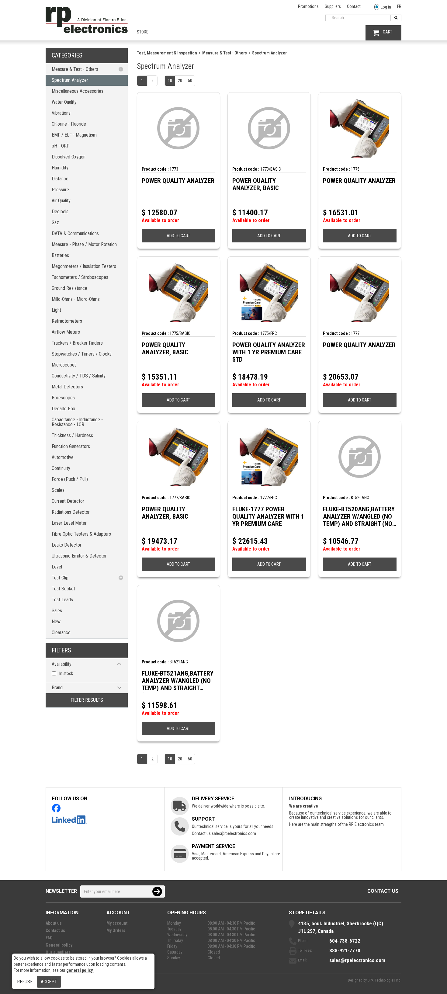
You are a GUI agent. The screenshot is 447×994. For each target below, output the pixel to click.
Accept (49, 982)
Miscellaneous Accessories (77, 91)
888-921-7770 (344, 950)
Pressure (60, 190)
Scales (58, 490)
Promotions (308, 6)
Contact (354, 6)
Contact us (382, 891)
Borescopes (63, 398)
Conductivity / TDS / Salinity (79, 376)
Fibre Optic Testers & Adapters (81, 534)
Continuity (61, 468)
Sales (57, 610)
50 (190, 80)
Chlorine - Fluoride (69, 124)
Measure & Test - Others (75, 69)
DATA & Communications (75, 233)
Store (142, 32)
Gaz (55, 222)
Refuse (25, 982)
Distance (60, 179)
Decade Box (63, 409)
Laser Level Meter (69, 523)
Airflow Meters (66, 332)
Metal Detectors (67, 387)
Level (57, 567)
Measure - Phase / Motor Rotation (84, 244)
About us (54, 923)
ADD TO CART (178, 235)
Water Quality (64, 102)
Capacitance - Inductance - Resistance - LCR (77, 422)
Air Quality (61, 200)
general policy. (80, 970)
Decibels (60, 211)
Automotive (63, 457)
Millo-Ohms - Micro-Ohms (76, 299)
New (56, 621)
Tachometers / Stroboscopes (80, 277)
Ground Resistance (69, 288)
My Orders (115, 930)
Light (56, 310)
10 (170, 80)
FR (399, 6)
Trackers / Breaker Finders (77, 343)
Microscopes (64, 365)
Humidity (60, 168)
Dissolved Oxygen (68, 157)
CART (387, 32)
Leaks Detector (66, 545)
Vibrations (61, 113)
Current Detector (68, 501)
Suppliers (333, 6)
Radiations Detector (71, 512)
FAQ (49, 937)
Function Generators (71, 446)
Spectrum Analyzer (70, 80)
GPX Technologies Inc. (384, 980)
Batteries (60, 255)
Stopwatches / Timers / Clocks (82, 354)
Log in (386, 7)
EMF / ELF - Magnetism (74, 135)
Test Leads (62, 600)
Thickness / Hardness (72, 435)
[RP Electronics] (87, 31)
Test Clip (60, 578)
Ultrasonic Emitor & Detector (79, 556)
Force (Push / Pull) (70, 479)
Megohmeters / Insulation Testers (84, 266)
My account (116, 923)
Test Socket (63, 589)
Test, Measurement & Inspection (167, 52)
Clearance (61, 632)
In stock (66, 673)
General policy (59, 945)
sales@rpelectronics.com (234, 833)
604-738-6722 (344, 941)
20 (180, 80)
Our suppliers (58, 952)
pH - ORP (61, 146)
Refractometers (67, 321)
